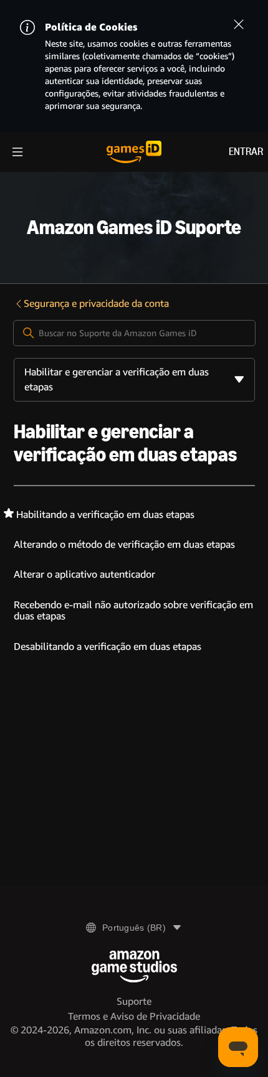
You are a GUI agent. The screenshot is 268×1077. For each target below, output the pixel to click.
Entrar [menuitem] (246, 152)
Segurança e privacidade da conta (96, 303)
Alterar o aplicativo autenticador (84, 574)
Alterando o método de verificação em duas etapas (124, 544)
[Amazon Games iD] (134, 151)
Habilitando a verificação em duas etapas (105, 514)
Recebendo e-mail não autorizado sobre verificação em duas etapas (133, 610)
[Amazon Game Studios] (134, 966)
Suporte (134, 1001)
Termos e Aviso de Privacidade (134, 1016)
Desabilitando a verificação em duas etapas (107, 646)
